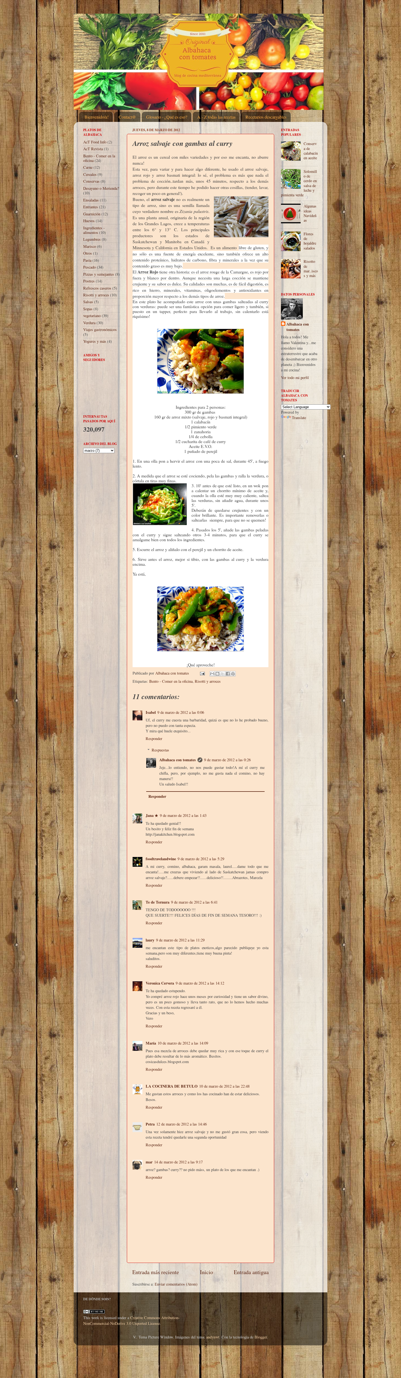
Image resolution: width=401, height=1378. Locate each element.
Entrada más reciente (155, 1272)
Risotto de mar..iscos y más (311, 268)
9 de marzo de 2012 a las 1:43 (183, 815)
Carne (87, 167)
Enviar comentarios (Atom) (176, 1284)
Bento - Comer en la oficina (171, 681)
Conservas (91, 181)
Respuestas (160, 750)
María (151, 1043)
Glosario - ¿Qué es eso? (166, 117)
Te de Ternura (157, 902)
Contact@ (127, 117)
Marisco (89, 246)
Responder (154, 738)
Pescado (89, 267)
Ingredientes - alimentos (94, 230)
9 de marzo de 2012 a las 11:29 (180, 940)
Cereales (90, 174)
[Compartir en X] (222, 673)
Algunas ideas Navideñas (310, 213)
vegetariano (92, 315)
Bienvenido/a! (97, 117)
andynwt (212, 1337)
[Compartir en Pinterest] (233, 673)
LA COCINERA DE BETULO (171, 1086)
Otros (87, 253)
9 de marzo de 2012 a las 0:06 (180, 712)
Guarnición (91, 213)
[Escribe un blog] (217, 673)
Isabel (151, 712)
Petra (150, 1124)
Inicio (206, 1272)
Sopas (87, 308)
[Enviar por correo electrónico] (212, 673)
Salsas (88, 301)
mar (149, 1162)
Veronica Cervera (160, 983)
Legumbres (92, 239)
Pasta (87, 260)
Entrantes (90, 206)
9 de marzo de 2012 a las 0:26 (227, 759)
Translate (299, 417)
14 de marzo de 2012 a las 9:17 (178, 1162)
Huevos (89, 220)
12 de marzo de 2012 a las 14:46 (181, 1124)
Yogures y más (94, 341)
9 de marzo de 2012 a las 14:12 (200, 983)
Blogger (261, 1337)
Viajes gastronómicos (100, 329)
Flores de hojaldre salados (310, 241)
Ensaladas (91, 200)
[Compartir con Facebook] (228, 673)
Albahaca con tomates (177, 760)
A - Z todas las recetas (216, 117)
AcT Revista (93, 148)
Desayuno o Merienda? (101, 188)
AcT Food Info (94, 142)
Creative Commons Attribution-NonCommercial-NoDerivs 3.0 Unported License (131, 1320)
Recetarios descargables (266, 117)
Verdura (89, 322)
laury (150, 940)
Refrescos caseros (97, 288)
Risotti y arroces (208, 681)
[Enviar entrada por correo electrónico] (202, 673)
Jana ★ (152, 815)
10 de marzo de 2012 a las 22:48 (224, 1086)
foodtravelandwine (161, 859)
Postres (89, 281)
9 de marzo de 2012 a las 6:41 (194, 902)
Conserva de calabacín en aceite (311, 150)
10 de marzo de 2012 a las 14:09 (183, 1043)
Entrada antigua (251, 1272)
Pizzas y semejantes (98, 274)
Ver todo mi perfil (295, 377)
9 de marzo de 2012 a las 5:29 (201, 858)
